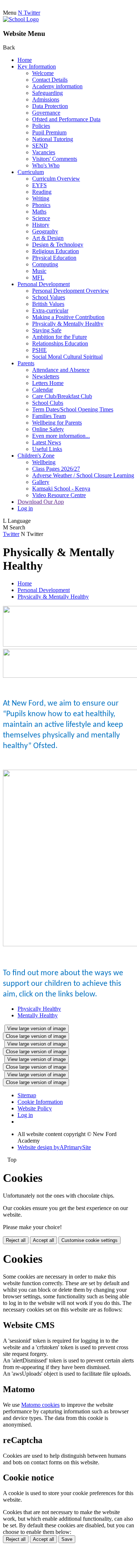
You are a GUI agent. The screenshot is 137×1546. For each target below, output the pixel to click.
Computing (45, 264)
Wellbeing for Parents (57, 422)
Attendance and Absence (61, 370)
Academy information (57, 86)
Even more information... (61, 436)
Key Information (37, 66)
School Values (48, 297)
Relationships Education (60, 343)
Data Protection (50, 106)
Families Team (49, 416)
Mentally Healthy (38, 1015)
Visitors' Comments (54, 159)
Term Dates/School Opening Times (72, 409)
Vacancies (43, 152)
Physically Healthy (39, 1009)
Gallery (40, 482)
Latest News (46, 442)
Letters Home (48, 383)
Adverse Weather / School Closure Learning (83, 475)
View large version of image (36, 1028)
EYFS (39, 185)
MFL (38, 277)
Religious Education (55, 251)
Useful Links (47, 449)
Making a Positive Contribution (68, 317)
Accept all (43, 1240)
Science (41, 218)
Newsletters (45, 376)
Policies (41, 126)
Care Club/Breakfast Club (62, 396)
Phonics (41, 205)
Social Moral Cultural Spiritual (67, 357)
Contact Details (50, 80)
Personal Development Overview (70, 291)
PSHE (39, 350)
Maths (39, 211)
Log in (25, 508)
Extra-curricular (50, 310)
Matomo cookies (40, 1405)
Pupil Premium (49, 132)
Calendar (42, 389)
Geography (45, 231)
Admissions (45, 99)
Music (39, 271)
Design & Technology (57, 244)
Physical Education (54, 258)
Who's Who (46, 165)
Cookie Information (40, 1102)
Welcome (43, 73)
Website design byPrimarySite (54, 1147)
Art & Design (48, 238)
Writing (40, 198)
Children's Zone (36, 455)
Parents (26, 363)
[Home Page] (21, 19)
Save (66, 1539)
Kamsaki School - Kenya (61, 488)
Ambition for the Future (59, 337)
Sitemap (27, 1095)
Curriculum (31, 172)
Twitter (11, 534)
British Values (48, 304)
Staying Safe (46, 330)
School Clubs (47, 403)
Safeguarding (47, 93)
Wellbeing (44, 462)
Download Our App (41, 502)
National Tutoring (52, 139)
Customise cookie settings (89, 1240)
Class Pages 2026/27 (56, 469)
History (40, 225)
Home (25, 60)
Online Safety (48, 429)
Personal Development (44, 284)
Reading (42, 192)
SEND (40, 146)
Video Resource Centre (59, 495)
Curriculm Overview (56, 178)
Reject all (16, 1240)
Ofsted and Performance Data (66, 119)
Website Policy (35, 1108)
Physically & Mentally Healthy (67, 324)
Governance (46, 113)
